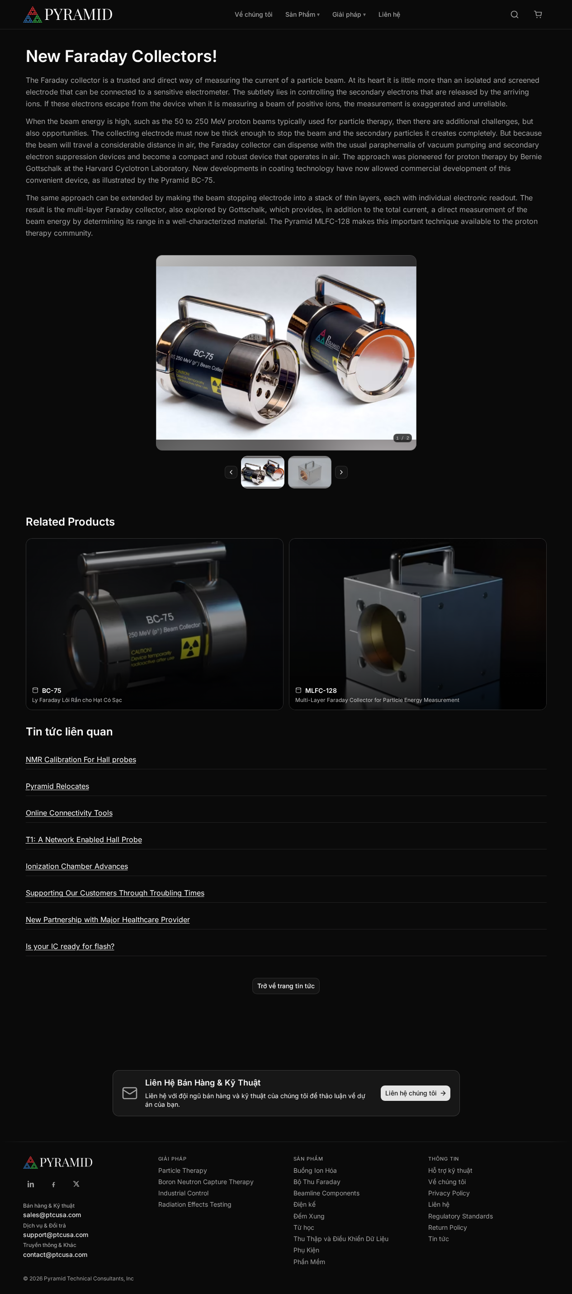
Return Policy (447, 1227)
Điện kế (304, 1204)
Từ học (303, 1227)
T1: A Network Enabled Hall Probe (84, 839)
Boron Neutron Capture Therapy (206, 1181)
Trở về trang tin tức (286, 986)
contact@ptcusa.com (55, 1254)
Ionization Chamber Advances (77, 866)
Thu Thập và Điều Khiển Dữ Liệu (340, 1238)
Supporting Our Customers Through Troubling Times (115, 892)
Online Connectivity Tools (69, 812)
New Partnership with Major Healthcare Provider (108, 919)
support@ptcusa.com (55, 1234)
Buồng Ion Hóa (315, 1170)
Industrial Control (183, 1193)
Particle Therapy (182, 1170)
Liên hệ (389, 14)
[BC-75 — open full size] (286, 352)
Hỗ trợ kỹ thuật (450, 1170)
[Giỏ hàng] (538, 14)
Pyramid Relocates (57, 786)
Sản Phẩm (302, 14)
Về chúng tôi (254, 14)
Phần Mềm (309, 1262)
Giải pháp (349, 14)
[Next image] (341, 472)
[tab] (262, 472)
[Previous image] (231, 472)
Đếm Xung (309, 1216)
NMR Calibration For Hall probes (81, 759)
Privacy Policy (449, 1193)
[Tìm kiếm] (514, 14)
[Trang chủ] (89, 14)
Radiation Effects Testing (195, 1204)
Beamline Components (326, 1193)
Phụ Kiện (306, 1250)
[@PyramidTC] (76, 1184)
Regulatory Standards (460, 1216)
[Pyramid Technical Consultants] (31, 1184)
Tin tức (438, 1238)
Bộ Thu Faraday (316, 1181)
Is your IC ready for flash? (70, 946)
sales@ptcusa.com (52, 1214)
